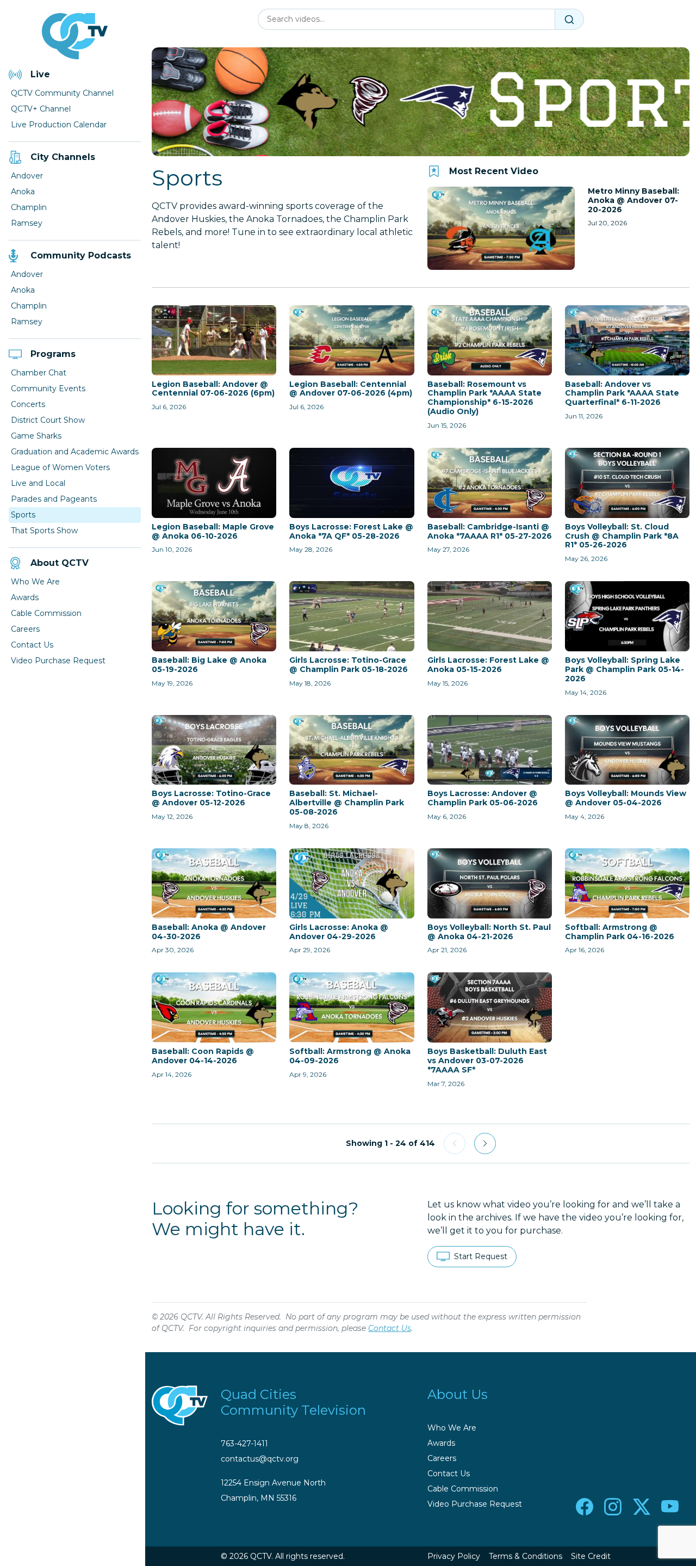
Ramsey (26, 223)
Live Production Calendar (59, 125)
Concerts (28, 404)
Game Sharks (36, 436)
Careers (25, 629)
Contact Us (32, 645)
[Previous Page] (454, 1143)
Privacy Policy (453, 1556)
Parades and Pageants (54, 499)
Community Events (48, 388)
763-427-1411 (244, 1443)
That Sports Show (44, 530)
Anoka (23, 191)
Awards (25, 597)
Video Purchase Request (58, 660)
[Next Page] (485, 1143)
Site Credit (591, 1556)
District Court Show (48, 420)
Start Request (480, 1256)
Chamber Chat (38, 373)
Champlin (29, 207)
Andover (27, 176)
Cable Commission (46, 613)
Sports (23, 515)
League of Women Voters (60, 467)
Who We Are (35, 582)
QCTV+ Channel (41, 109)
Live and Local (38, 483)
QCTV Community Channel (62, 93)
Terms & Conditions (525, 1556)
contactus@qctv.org (260, 1459)
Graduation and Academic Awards (75, 452)
